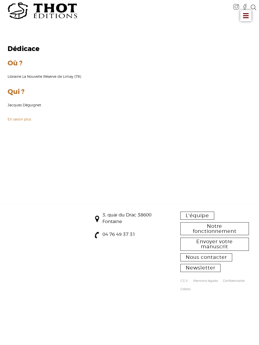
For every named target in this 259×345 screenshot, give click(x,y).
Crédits (185, 289)
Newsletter (200, 268)
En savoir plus (19, 119)
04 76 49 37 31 (118, 234)
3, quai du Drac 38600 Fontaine (127, 218)
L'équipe (197, 215)
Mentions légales (205, 281)
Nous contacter (206, 257)
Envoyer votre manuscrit (214, 244)
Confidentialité (234, 281)
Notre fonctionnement (214, 228)
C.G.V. (184, 281)
